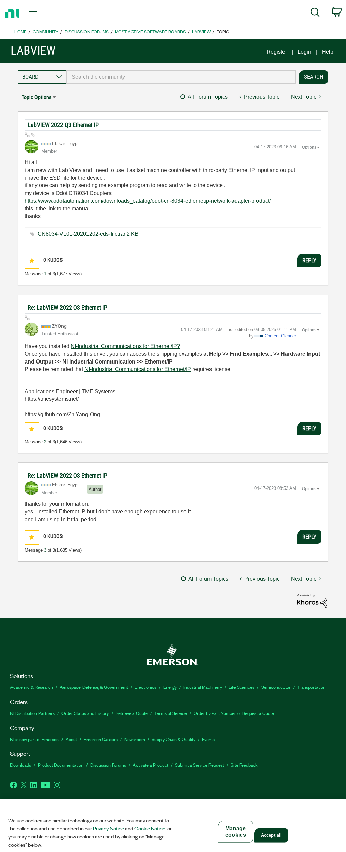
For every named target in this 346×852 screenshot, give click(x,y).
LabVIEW (201, 31)
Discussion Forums (87, 31)
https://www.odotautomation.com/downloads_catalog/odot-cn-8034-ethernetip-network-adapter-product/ (148, 201)
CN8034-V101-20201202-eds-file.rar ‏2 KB (88, 234)
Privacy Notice (108, 828)
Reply (309, 260)
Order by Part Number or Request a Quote (234, 713)
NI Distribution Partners (32, 713)
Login (304, 52)
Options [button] (309, 147)
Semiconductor (276, 687)
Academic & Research (31, 687)
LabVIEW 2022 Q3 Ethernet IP (63, 124)
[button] (32, 261)
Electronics (145, 687)
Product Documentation (60, 764)
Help (327, 52)
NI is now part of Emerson (34, 739)
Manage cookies (235, 832)
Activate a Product (150, 764)
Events (208, 739)
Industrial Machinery (202, 687)
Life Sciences (241, 687)
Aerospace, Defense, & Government (94, 687)
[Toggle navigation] (44, 14)
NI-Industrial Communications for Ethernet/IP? (125, 346)
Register (277, 52)
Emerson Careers (101, 739)
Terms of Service (170, 713)
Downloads (20, 764)
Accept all (271, 835)
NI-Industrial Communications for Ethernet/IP (137, 369)
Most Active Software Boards (150, 31)
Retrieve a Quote (132, 713)
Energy (170, 687)
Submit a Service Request (199, 764)
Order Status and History (85, 713)
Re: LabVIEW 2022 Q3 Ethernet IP (67, 307)
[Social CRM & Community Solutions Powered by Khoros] (312, 600)
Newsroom (134, 739)
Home (20, 31)
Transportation (311, 687)
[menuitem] (315, 13)
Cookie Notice (149, 828)
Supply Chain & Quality (173, 739)
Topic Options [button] (36, 97)
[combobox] (181, 77)
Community (45, 31)
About (71, 739)
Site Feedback (244, 764)
